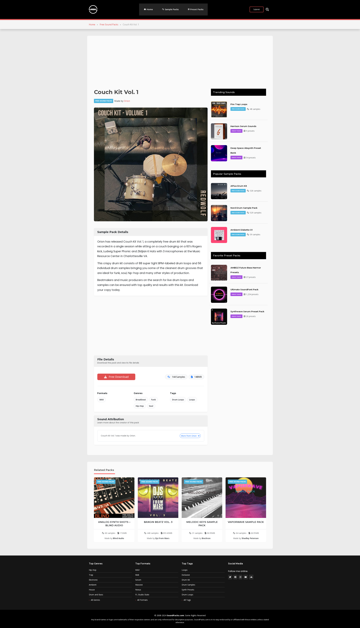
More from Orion (189, 435)
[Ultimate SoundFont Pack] (219, 294)
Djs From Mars (162, 538)
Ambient (92, 585)
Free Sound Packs (109, 24)
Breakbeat (141, 399)
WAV (101, 399)
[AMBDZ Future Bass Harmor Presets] (219, 272)
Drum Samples (188, 585)
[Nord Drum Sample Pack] (219, 212)
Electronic (93, 580)
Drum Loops (178, 399)
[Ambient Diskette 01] (219, 234)
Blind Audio (118, 538)
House (92, 590)
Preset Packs (196, 9)
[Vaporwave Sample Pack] (246, 497)
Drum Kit (186, 580)
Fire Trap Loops (238, 104)
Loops (192, 399)
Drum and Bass (96, 595)
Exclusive (186, 575)
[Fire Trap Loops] (219, 109)
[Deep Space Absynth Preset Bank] (219, 153)
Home (150, 9)
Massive (139, 585)
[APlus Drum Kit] (219, 190)
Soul (151, 406)
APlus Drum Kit (238, 186)
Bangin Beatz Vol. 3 (158, 522)
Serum (138, 580)
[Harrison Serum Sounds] (219, 131)
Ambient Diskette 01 (241, 229)
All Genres (95, 600)
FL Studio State (142, 595)
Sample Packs (172, 9)
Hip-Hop (140, 406)
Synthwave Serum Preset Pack (247, 311)
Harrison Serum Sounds (243, 126)
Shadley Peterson (250, 538)
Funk (153, 399)
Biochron (206, 538)
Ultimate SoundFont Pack (244, 289)
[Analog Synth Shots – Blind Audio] (114, 497)
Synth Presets (188, 590)
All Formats (142, 600)
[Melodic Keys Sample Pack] (202, 497)
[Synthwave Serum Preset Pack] (219, 316)
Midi (137, 575)
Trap (91, 575)
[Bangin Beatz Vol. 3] (158, 497)
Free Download (118, 377)
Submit (256, 9)
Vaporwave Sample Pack (246, 522)
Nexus (138, 590)
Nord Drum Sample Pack (243, 208)
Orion (127, 100)
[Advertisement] (178, 62)
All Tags (187, 600)
